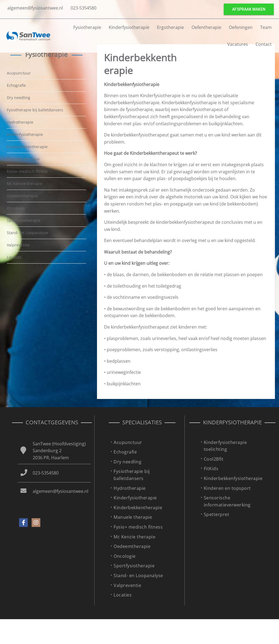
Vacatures (237, 44)
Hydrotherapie (20, 122)
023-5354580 (83, 8)
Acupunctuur (19, 73)
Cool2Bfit (214, 459)
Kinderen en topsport (227, 488)
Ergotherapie (170, 27)
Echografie (16, 85)
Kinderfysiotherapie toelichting (225, 445)
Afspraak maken (248, 9)
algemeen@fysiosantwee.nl (35, 8)
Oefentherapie (206, 27)
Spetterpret (216, 514)
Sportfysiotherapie (24, 220)
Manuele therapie (23, 159)
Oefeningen (241, 27)
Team (266, 27)
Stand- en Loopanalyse (27, 232)
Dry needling (18, 97)
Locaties (14, 257)
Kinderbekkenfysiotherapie (233, 478)
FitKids (211, 469)
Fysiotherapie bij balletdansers (35, 109)
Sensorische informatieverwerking (227, 501)
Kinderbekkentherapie (27, 146)
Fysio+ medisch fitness (27, 171)
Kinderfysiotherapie (25, 134)
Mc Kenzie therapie (24, 183)
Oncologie (16, 208)
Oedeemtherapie (22, 195)
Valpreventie (18, 245)
